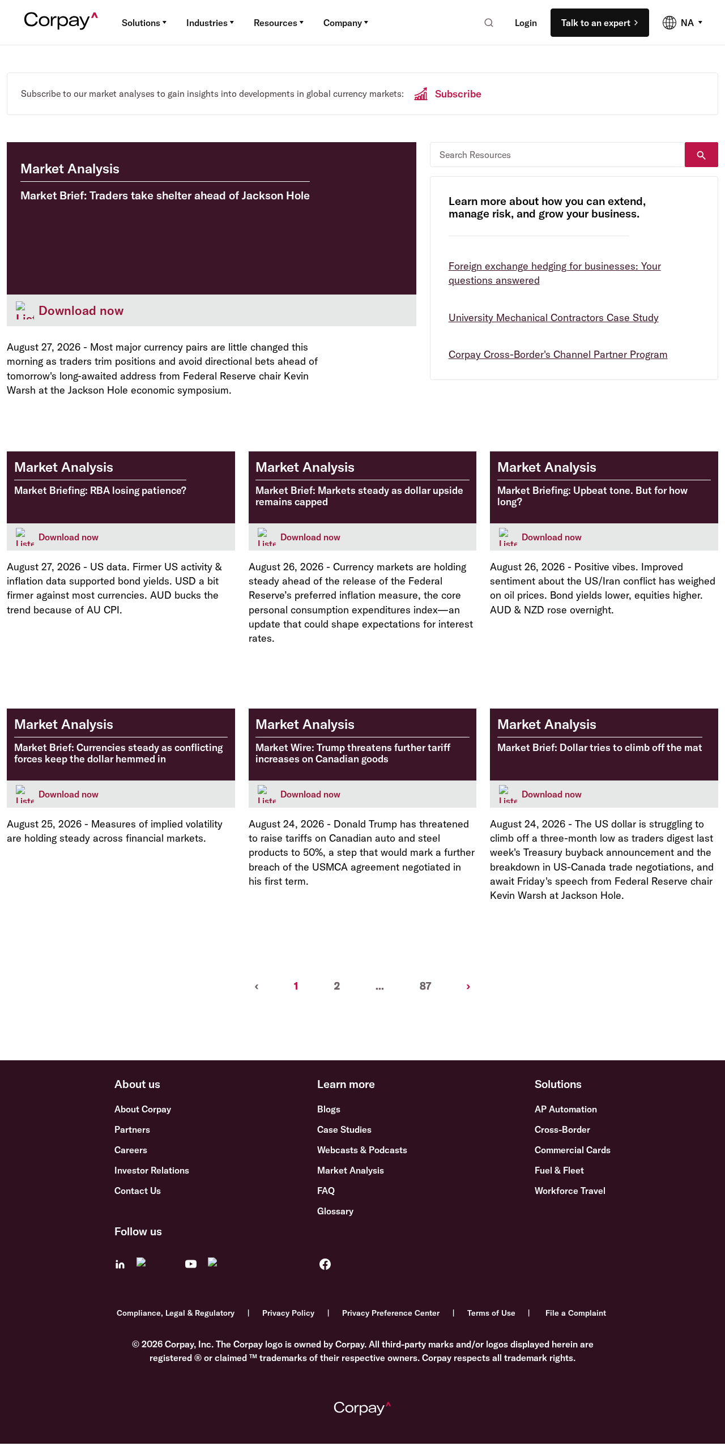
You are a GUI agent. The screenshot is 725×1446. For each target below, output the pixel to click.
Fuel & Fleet (559, 1170)
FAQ (326, 1190)
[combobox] (485, 22)
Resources (275, 22)
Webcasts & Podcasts (362, 1149)
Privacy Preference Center (391, 1313)
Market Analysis (350, 1170)
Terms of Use (491, 1313)
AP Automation (566, 1109)
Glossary (335, 1211)
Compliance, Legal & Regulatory (175, 1313)
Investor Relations (151, 1170)
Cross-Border (562, 1129)
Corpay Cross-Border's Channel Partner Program (558, 354)
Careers (130, 1149)
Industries (207, 22)
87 (425, 985)
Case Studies (344, 1129)
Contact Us (137, 1190)
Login (526, 22)
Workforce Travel (570, 1190)
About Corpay (142, 1109)
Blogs (328, 1109)
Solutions (141, 22)
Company (342, 22)
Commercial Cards (573, 1149)
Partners (132, 1129)
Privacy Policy (288, 1313)
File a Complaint (575, 1313)
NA (687, 22)
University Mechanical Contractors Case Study (554, 317)
